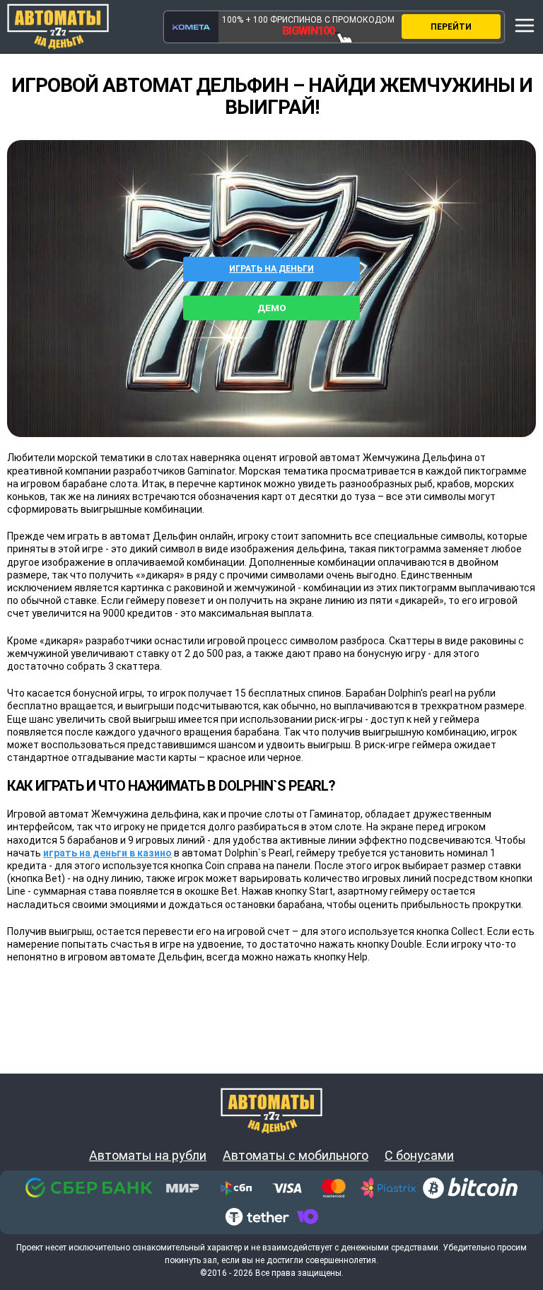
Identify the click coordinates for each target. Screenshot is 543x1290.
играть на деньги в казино (107, 853)
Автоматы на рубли (147, 1155)
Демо (271, 308)
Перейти (451, 27)
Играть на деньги (271, 269)
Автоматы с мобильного (295, 1155)
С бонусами (419, 1155)
